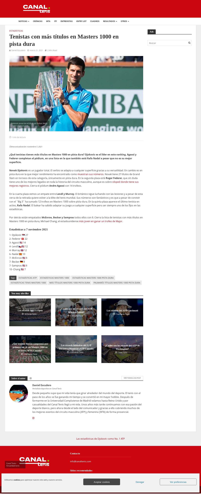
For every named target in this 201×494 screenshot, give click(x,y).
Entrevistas (67, 21)
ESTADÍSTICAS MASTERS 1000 (54, 277)
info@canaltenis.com (80, 461)
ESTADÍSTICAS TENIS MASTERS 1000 (28, 282)
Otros (124, 21)
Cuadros (94, 21)
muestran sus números (91, 174)
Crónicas (37, 21)
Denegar (140, 481)
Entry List (81, 21)
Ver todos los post (132, 378)
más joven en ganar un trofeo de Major (100, 221)
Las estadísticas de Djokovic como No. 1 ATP (100, 438)
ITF (55, 21)
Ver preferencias (178, 481)
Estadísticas (16, 30)
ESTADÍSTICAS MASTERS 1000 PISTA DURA (93, 277)
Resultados (109, 21)
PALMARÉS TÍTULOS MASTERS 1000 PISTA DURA (117, 282)
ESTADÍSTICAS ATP (28, 277)
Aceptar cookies (102, 481)
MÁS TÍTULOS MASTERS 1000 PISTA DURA (69, 282)
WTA (48, 21)
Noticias (23, 21)
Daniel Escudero (18, 50)
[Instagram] (33, 418)
